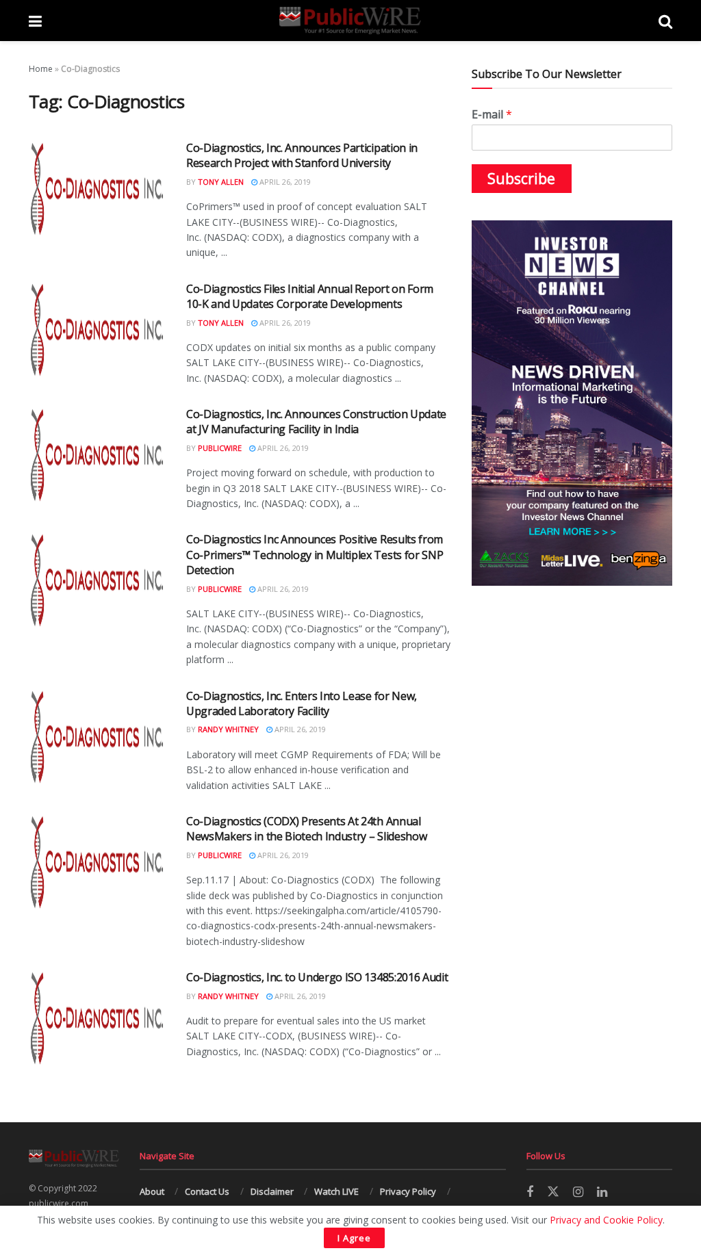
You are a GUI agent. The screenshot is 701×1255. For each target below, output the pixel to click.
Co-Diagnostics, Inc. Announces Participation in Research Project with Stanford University (302, 155)
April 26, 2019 (284, 182)
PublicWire (220, 448)
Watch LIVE (336, 1191)
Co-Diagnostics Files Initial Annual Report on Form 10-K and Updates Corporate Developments (309, 296)
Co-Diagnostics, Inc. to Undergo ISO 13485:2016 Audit (317, 977)
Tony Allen (221, 182)
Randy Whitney (228, 729)
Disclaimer (272, 1191)
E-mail (492, 114)
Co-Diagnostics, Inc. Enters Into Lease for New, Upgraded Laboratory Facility (301, 703)
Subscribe (521, 178)
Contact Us (207, 1191)
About (152, 1191)
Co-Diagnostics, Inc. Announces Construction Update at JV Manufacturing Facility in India (316, 421)
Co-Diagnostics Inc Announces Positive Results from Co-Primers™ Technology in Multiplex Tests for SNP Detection (314, 555)
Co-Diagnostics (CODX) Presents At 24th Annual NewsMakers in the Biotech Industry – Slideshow (306, 829)
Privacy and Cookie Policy (606, 1219)
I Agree (354, 1238)
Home (41, 69)
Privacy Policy (408, 1191)
